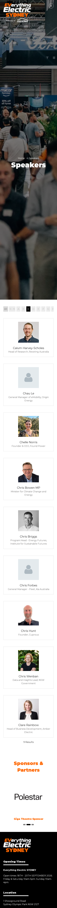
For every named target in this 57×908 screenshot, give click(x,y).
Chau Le (28, 393)
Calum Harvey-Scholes (28, 348)
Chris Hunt (28, 631)
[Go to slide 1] (24, 824)
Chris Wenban (28, 676)
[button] (51, 5)
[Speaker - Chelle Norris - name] (28, 432)
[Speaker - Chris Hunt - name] (28, 620)
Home (21, 158)
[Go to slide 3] (32, 824)
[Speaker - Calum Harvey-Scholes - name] (28, 337)
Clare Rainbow (28, 725)
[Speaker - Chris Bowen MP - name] (28, 479)
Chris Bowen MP (28, 487)
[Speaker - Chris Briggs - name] (28, 528)
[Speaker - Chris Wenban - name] (28, 668)
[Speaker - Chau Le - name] (28, 385)
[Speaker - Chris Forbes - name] (28, 575)
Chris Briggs (28, 536)
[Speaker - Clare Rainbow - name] (28, 716)
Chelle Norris (28, 442)
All (5, 308)
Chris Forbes (28, 585)
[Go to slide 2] (28, 824)
